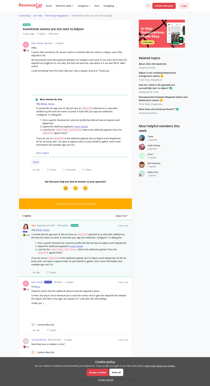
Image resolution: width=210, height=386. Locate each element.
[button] (164, 6)
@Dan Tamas (47, 103)
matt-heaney (153, 145)
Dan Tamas (37, 43)
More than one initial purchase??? (157, 109)
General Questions (148, 113)
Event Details (81, 126)
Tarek (150, 136)
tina (33, 225)
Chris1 (150, 154)
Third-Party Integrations (57, 15)
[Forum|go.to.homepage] (30, 5)
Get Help (37, 15)
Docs (97, 5)
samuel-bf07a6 (38, 339)
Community (24, 15)
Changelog (108, 5)
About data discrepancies (152, 63)
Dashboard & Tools (148, 91)
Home (49, 5)
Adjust (36, 162)
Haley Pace (152, 172)
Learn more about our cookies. (160, 365)
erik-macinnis (153, 163)
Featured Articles (147, 67)
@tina (37, 286)
